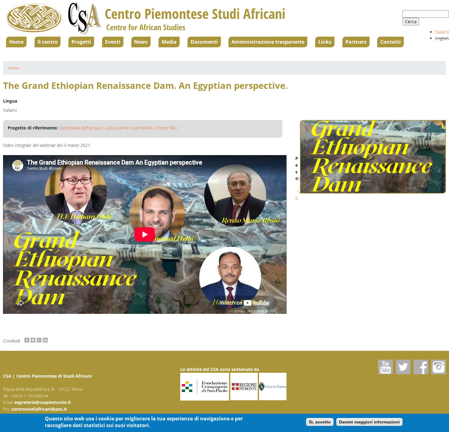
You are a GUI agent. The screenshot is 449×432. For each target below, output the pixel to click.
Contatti (390, 41)
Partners (356, 41)
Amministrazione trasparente (268, 41)
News (141, 41)
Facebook (421, 367)
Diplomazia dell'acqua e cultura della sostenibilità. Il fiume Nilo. (118, 128)
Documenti (204, 41)
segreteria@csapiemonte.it (42, 402)
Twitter (403, 367)
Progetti (81, 41)
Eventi (112, 41)
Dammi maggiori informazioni (369, 422)
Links (324, 41)
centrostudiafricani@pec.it (39, 409)
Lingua (10, 101)
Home (16, 41)
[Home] (54, 18)
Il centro (48, 41)
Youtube (385, 367)
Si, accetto (320, 422)
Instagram (438, 367)
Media (169, 41)
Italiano (442, 32)
